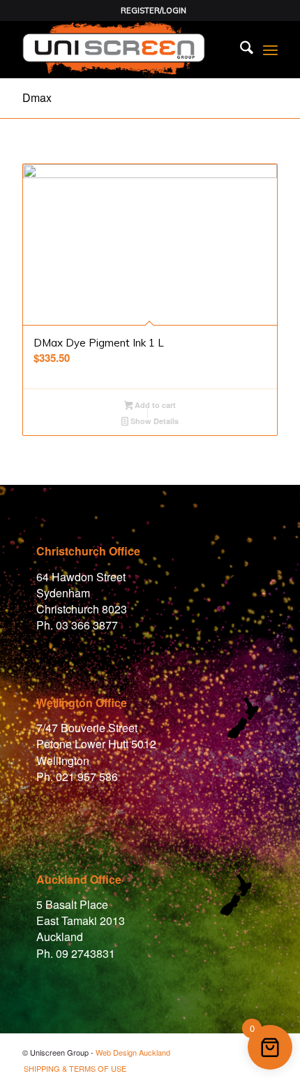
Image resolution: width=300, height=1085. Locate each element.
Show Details (153, 421)
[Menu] (270, 49)
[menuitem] (153, 10)
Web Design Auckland (133, 1052)
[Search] (239, 50)
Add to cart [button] (154, 405)
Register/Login (153, 10)
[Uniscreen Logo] (124, 50)
